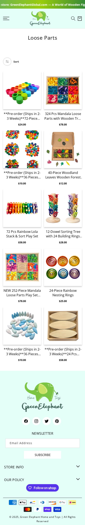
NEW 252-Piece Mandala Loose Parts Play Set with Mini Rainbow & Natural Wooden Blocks (22, 293)
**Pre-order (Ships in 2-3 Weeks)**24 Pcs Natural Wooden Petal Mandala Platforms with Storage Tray (63, 351)
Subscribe (43, 455)
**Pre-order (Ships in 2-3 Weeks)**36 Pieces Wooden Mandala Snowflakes (22, 351)
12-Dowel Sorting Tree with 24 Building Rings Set (63, 234)
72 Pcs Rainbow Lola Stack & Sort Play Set (22, 233)
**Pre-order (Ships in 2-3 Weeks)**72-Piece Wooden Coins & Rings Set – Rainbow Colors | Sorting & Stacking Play (22, 116)
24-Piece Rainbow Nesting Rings (63, 292)
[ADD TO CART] (37, 92)
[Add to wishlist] (37, 77)
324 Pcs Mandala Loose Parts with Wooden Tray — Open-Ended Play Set (63, 116)
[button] (73, 18)
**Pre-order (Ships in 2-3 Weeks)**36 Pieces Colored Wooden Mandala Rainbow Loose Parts (22, 175)
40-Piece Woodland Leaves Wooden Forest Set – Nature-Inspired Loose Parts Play (63, 175)
